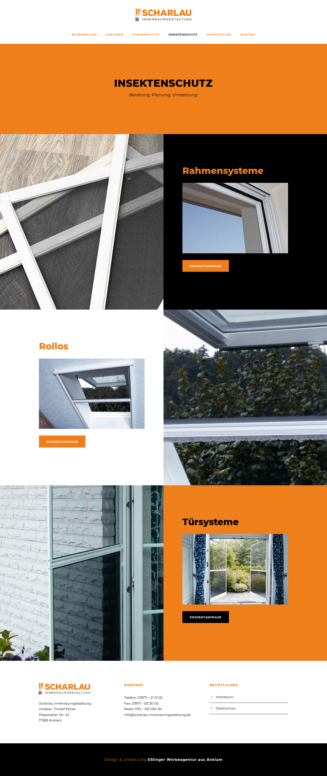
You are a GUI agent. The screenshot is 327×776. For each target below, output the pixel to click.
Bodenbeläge (84, 34)
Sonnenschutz (145, 34)
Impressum (225, 697)
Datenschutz (226, 708)
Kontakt (248, 34)
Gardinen (114, 34)
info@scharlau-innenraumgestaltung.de (157, 715)
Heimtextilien (218, 34)
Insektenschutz (182, 34)
